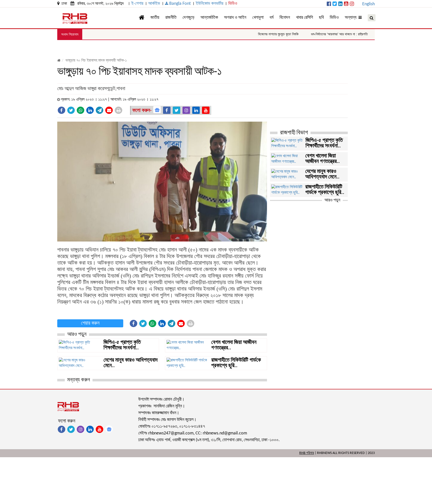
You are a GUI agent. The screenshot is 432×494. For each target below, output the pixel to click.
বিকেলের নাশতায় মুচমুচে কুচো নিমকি (267, 34)
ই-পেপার (137, 3)
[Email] (109, 110)
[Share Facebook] (61, 110)
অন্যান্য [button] (351, 17)
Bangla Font (179, 3)
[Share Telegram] (99, 110)
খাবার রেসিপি (304, 17)
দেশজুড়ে (188, 17)
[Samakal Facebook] (329, 4)
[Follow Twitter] (176, 110)
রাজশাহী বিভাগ (294, 133)
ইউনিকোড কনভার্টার (209, 3)
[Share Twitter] (71, 110)
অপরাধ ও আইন (235, 17)
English (368, 4)
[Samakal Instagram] (352, 4)
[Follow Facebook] (166, 110)
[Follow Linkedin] (196, 110)
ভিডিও (232, 3)
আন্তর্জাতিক (209, 17)
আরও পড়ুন (332, 200)
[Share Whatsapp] (80, 110)
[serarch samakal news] (371, 17)
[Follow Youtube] (206, 110)
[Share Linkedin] (90, 110)
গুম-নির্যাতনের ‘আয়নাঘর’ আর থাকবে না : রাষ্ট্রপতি (328, 34)
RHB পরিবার (306, 453)
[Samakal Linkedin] (340, 4)
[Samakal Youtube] (346, 4)
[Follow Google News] (157, 109)
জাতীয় (154, 17)
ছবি (321, 17)
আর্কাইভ (154, 3)
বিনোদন (285, 17)
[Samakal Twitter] (334, 4)
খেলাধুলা (258, 17)
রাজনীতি (170, 17)
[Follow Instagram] (186, 110)
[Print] (118, 110)
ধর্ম (272, 17)
